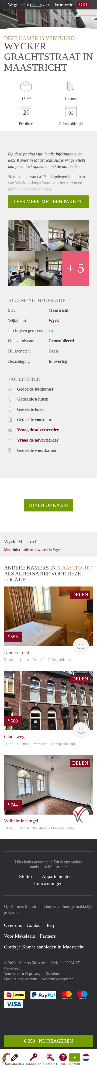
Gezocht (50, 1063)
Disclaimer (52, 974)
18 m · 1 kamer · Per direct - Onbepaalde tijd (39, 828)
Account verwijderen (57, 979)
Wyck (53, 320)
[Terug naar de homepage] (6, 1059)
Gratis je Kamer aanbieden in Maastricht (44, 947)
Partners (48, 936)
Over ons (13, 925)
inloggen (33, 1063)
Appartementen (57, 876)
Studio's (26, 876)
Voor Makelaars (19, 936)
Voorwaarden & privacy (22, 974)
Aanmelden (14, 1063)
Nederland (12, 968)
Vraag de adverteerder (38, 430)
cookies (35, 5)
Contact (34, 925)
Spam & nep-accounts (20, 979)
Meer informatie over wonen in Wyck (32, 550)
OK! (83, 4)
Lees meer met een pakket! (48, 201)
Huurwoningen (48, 883)
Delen (80, 594)
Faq (50, 925)
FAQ (63, 1063)
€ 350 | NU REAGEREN (48, 1041)
